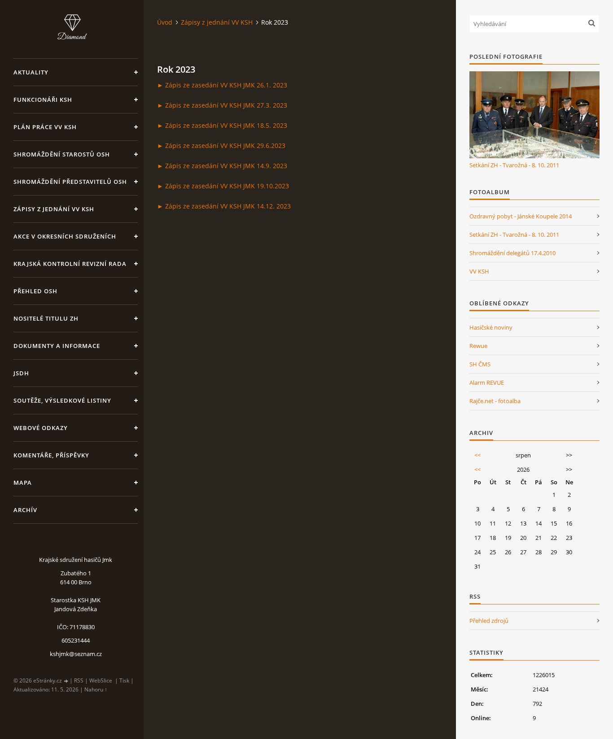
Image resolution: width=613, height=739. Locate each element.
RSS (78, 680)
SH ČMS (479, 364)
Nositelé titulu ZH (46, 318)
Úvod (164, 22)
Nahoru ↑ (95, 689)
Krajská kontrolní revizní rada (70, 264)
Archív (25, 510)
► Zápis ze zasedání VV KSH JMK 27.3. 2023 (222, 105)
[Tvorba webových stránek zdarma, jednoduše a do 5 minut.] (66, 680)
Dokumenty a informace (56, 346)
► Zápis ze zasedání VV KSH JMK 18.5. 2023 (222, 125)
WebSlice (100, 680)
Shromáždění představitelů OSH (70, 182)
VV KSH (479, 271)
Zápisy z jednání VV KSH (53, 209)
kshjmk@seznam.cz (76, 654)
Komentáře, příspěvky (51, 455)
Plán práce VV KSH (45, 127)
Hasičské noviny (490, 327)
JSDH (21, 373)
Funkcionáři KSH (42, 100)
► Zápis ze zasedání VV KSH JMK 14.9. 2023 (222, 165)
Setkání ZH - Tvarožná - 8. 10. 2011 (514, 165)
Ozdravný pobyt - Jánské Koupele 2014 (520, 216)
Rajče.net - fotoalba (495, 401)
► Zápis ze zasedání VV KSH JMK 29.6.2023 (221, 145)
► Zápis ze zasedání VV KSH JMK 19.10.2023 (223, 186)
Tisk (124, 680)
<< (477, 455)
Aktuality (30, 72)
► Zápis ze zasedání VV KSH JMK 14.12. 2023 (224, 206)
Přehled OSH (35, 291)
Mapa (22, 482)
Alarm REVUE (486, 382)
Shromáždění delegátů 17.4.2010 (512, 253)
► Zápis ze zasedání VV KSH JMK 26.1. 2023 (222, 85)
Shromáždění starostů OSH (61, 154)
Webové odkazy (40, 428)
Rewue (478, 346)
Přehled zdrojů (488, 621)
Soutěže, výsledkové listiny (62, 400)
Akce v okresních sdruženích (64, 236)
